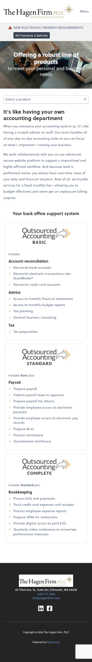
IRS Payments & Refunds (31, 35)
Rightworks (53, 642)
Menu (84, 11)
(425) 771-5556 (46, 594)
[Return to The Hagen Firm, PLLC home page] (38, 11)
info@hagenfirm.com (46, 598)
